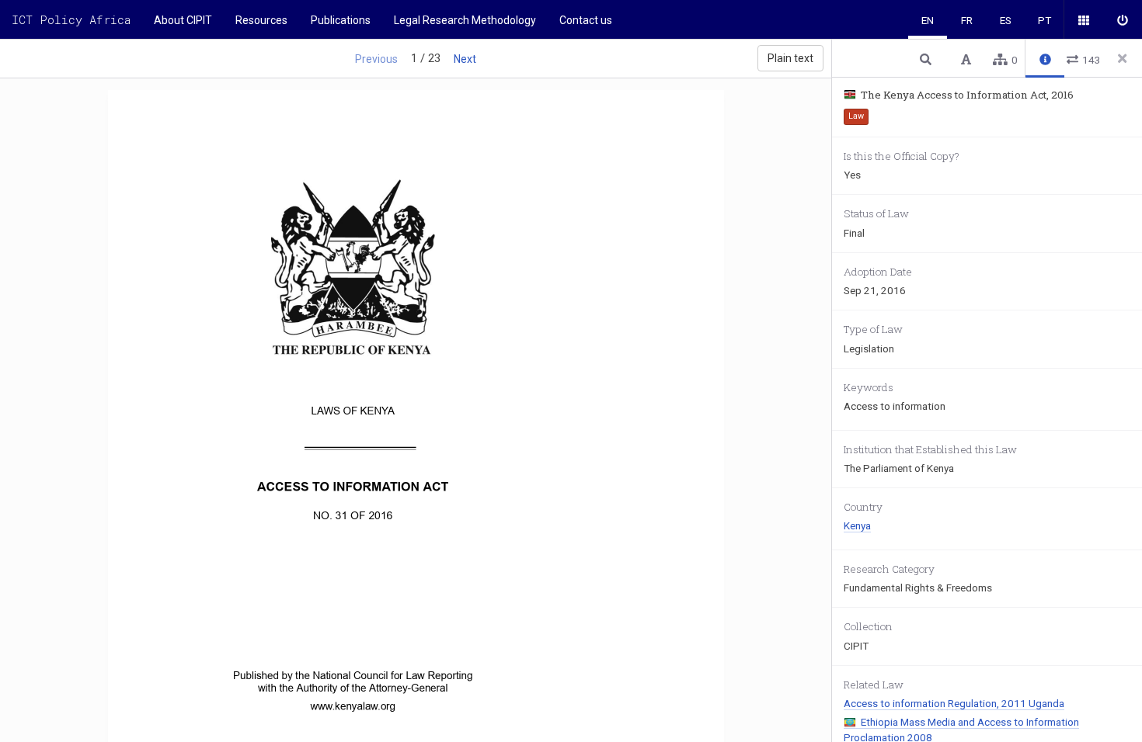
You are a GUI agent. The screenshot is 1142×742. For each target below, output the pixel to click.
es (1005, 20)
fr (967, 20)
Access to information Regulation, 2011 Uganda (954, 703)
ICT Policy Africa (71, 19)
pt (1044, 20)
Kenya (857, 525)
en (927, 20)
